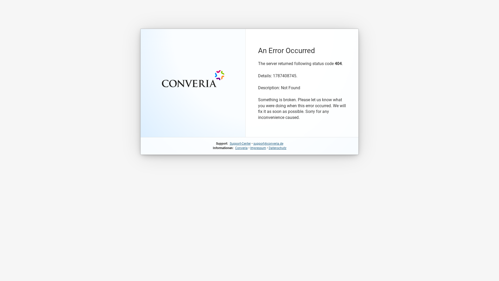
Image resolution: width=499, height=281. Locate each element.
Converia (241, 148)
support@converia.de (268, 143)
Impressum (258, 148)
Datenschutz (277, 148)
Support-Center (240, 143)
